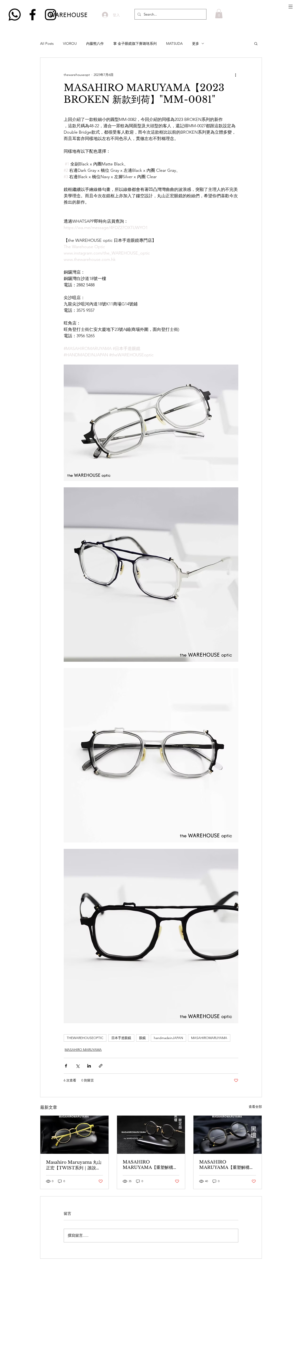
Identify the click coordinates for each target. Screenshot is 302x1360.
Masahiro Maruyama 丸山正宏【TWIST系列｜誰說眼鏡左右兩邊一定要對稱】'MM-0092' (73, 1165)
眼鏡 (142, 1038)
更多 (195, 43)
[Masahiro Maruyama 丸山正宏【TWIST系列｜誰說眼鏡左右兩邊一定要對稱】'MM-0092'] (74, 1135)
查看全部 (255, 1107)
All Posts (47, 43)
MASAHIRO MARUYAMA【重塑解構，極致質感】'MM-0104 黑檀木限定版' (150, 1164)
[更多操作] (235, 75)
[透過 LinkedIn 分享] (89, 1066)
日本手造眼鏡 (121, 1038)
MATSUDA (174, 43)
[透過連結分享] (100, 1066)
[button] (291, 6)
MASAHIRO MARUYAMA (83, 1050)
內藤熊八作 (95, 43)
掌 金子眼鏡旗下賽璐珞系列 (135, 43)
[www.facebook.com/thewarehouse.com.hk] (32, 14)
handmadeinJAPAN (168, 1038)
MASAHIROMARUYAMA (209, 1038)
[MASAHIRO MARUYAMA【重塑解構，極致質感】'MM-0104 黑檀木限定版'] (151, 1135)
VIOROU (70, 43)
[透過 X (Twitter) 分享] (77, 1066)
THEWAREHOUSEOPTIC (85, 1038)
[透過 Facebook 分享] (66, 1066)
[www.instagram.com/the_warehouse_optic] (50, 14)
